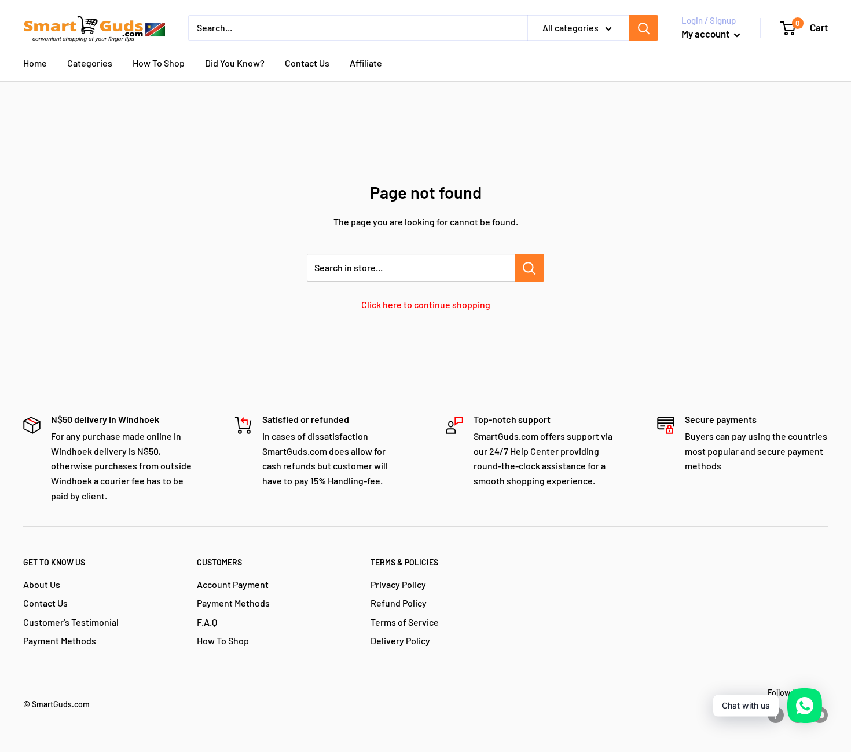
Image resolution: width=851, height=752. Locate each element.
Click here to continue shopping (425, 304)
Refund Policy (399, 602)
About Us (41, 584)
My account (706, 33)
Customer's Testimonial (71, 621)
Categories (89, 62)
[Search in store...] (529, 268)
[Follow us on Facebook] (776, 715)
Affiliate (366, 62)
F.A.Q (207, 621)
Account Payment (233, 584)
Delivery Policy (400, 640)
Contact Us (307, 62)
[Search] (643, 28)
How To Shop (159, 62)
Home (35, 62)
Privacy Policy (398, 584)
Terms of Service (405, 621)
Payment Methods (59, 640)
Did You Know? (235, 62)
